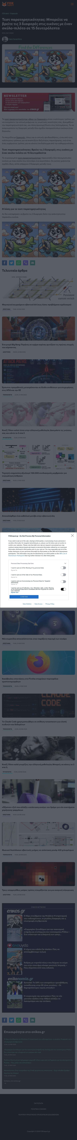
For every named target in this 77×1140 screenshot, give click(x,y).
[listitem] (38, 563)
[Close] (73, 536)
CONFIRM (24, 597)
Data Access (38, 604)
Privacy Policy (50, 604)
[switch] (63, 567)
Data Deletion (27, 604)
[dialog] (38, 570)
